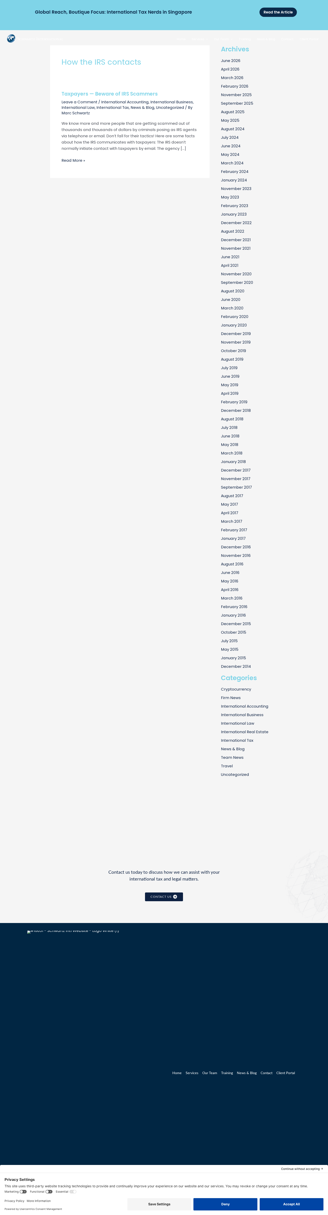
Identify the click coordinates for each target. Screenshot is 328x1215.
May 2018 (229, 444)
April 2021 (229, 265)
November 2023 (236, 188)
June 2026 (230, 60)
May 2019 (229, 385)
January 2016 (233, 615)
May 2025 (230, 120)
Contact (266, 1073)
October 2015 (233, 632)
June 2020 (230, 299)
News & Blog (142, 107)
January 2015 (233, 658)
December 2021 (236, 240)
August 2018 (232, 419)
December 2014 (236, 666)
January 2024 (234, 180)
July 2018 (229, 427)
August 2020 (232, 291)
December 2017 (236, 470)
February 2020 (234, 316)
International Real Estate (244, 732)
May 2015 (229, 649)
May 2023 (230, 197)
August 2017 (232, 495)
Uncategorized (170, 107)
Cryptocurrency (236, 689)
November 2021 (236, 248)
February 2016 (234, 606)
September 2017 (236, 487)
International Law (78, 107)
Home (177, 1073)
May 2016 (229, 581)
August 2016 (232, 564)
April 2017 (229, 513)
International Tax (112, 107)
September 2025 (237, 103)
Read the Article (278, 12)
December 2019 (236, 333)
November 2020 (236, 274)
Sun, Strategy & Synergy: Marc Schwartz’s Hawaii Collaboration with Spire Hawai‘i (130, 12)
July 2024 (230, 137)
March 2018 (231, 453)
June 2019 (230, 376)
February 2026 (234, 86)
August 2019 (232, 359)
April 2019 (229, 393)
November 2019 (236, 342)
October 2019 (233, 350)
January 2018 (233, 461)
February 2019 (234, 402)
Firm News (231, 697)
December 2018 (236, 410)
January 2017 (233, 538)
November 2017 (235, 478)
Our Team (209, 1073)
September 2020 (237, 282)
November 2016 (236, 555)
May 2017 (229, 504)
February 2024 (234, 171)
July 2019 (229, 367)
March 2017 (231, 521)
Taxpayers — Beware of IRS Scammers (110, 93)
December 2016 (236, 547)
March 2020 (232, 308)
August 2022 (232, 231)
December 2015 (236, 623)
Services (192, 1073)
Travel (227, 766)
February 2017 (234, 530)
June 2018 (230, 436)
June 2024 (230, 146)
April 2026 (230, 69)
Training (227, 1073)
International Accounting (125, 102)
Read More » (73, 161)
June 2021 (230, 257)
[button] (206, 39)
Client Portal (285, 1073)
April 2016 (229, 589)
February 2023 (234, 205)
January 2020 (234, 325)
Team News (232, 757)
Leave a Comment (79, 102)
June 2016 (230, 572)
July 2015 (229, 641)
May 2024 (230, 154)
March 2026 (232, 77)
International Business (171, 102)
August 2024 (232, 129)
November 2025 (236, 94)
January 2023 (234, 214)
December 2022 (236, 222)
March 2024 (232, 163)
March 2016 (231, 598)
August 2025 (232, 112)
